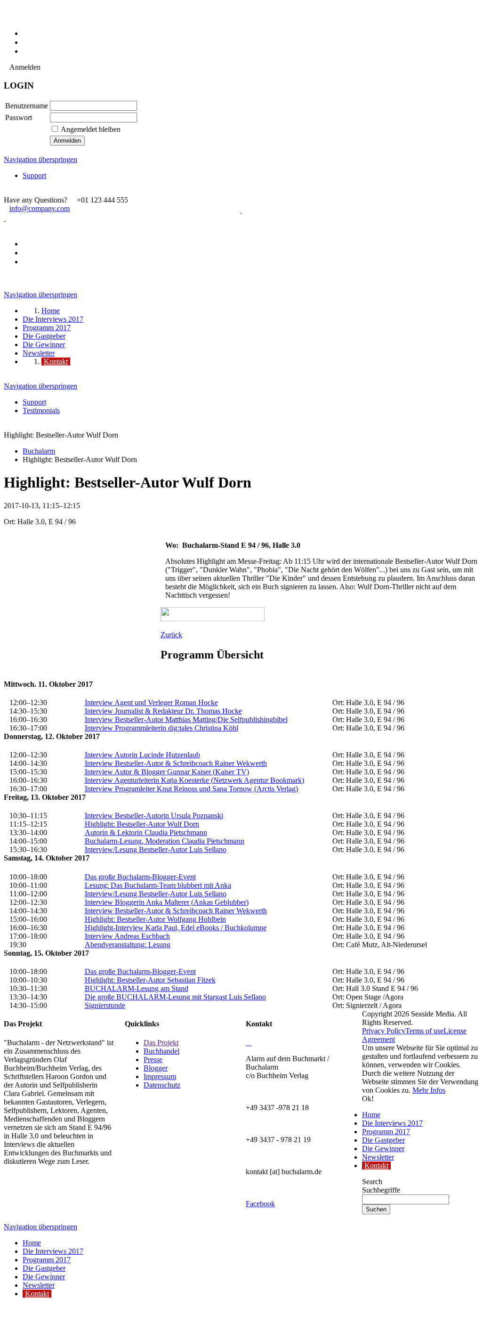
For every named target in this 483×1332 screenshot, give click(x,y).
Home (371, 1115)
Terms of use (424, 1031)
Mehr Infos (428, 1090)
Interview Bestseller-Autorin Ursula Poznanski (154, 816)
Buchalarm (39, 451)
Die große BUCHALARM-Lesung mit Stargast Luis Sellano (175, 997)
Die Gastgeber (383, 1140)
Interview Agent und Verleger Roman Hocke (151, 702)
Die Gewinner (383, 1149)
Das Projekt (161, 1043)
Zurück (171, 635)
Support (34, 175)
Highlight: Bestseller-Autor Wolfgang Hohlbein (155, 919)
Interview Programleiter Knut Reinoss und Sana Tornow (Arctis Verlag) (191, 789)
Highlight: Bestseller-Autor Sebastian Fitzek (150, 980)
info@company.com (39, 208)
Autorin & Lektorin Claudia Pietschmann (146, 832)
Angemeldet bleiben (91, 129)
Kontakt (376, 1165)
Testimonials (41, 410)
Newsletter (378, 1157)
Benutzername (26, 106)
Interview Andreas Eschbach (127, 936)
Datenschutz (162, 1085)
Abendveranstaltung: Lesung (127, 945)
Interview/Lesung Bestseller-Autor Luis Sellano (155, 849)
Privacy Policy (383, 1031)
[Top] (6, 1318)
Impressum (160, 1076)
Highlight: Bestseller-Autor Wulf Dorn (142, 824)
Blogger (156, 1068)
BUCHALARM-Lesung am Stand (136, 988)
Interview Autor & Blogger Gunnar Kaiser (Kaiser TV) (167, 772)
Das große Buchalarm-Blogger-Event (140, 877)
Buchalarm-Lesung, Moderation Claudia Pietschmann (164, 841)
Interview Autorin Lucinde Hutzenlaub (142, 755)
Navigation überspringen (40, 159)
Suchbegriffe (381, 1190)
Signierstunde (105, 1005)
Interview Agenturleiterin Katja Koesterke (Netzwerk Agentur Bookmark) (194, 780)
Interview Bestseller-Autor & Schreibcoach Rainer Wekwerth (176, 763)
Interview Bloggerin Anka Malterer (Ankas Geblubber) (167, 902)
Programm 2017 (386, 1132)
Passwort (18, 118)
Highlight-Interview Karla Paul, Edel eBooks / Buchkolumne (175, 928)
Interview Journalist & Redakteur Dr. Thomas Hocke (163, 711)
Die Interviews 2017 (392, 1123)
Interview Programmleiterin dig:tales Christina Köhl (161, 728)
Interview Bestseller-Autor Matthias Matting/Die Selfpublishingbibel (186, 719)
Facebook (260, 1204)
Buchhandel (161, 1051)
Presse (153, 1060)
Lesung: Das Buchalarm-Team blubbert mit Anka (158, 885)
